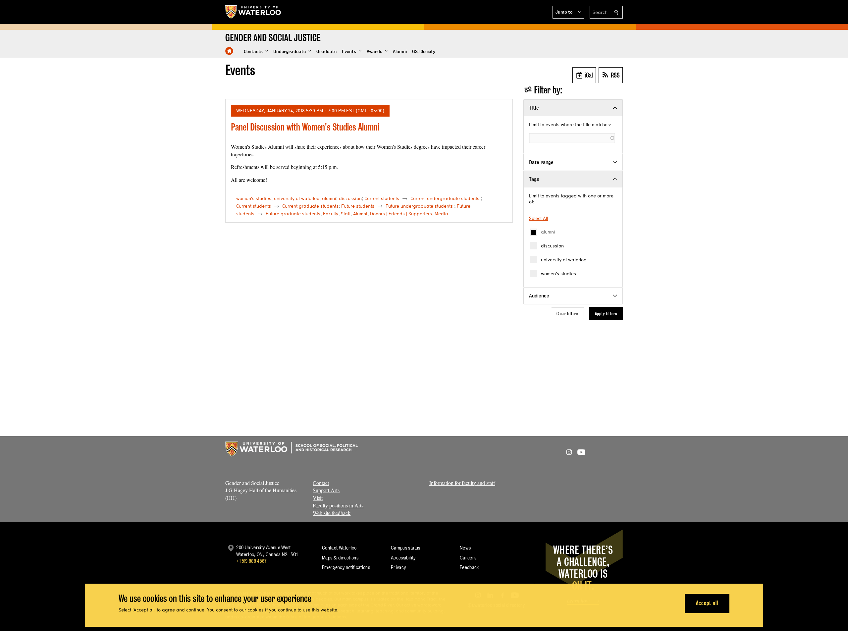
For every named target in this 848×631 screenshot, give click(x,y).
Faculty (330, 213)
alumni (548, 232)
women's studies (558, 273)
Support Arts (326, 490)
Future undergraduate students (419, 206)
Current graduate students (310, 206)
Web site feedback (331, 512)
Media (441, 213)
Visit (318, 497)
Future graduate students (293, 213)
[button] (568, 12)
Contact (321, 482)
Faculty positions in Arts (338, 505)
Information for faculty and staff (462, 482)
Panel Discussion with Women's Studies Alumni (305, 127)
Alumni (360, 213)
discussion (552, 245)
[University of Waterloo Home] (253, 12)
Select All (538, 218)
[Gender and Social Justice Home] (229, 51)
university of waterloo (563, 259)
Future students (357, 206)
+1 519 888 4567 (251, 561)
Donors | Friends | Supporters (401, 213)
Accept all (707, 603)
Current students (381, 198)
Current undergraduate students (444, 198)
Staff (345, 213)
